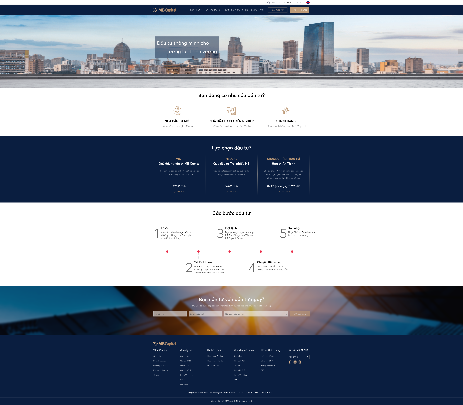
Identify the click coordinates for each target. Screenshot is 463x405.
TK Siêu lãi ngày (213, 365)
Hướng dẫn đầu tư (268, 365)
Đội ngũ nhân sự (159, 361)
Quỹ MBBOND (185, 370)
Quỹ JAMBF (184, 384)
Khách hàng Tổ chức (215, 361)
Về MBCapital (277, 2)
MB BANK (214, 269)
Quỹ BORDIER (185, 361)
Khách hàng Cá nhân (215, 356)
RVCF (182, 380)
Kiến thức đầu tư (267, 356)
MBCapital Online (216, 272)
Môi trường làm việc (161, 370)
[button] (2, 51)
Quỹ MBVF (184, 365)
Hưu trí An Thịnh (186, 375)
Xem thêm (181, 191)
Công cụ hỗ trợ (267, 361)
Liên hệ (298, 2)
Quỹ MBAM (184, 356)
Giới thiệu (157, 356)
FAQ (262, 370)
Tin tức (289, 2)
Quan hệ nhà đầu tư (234, 10)
